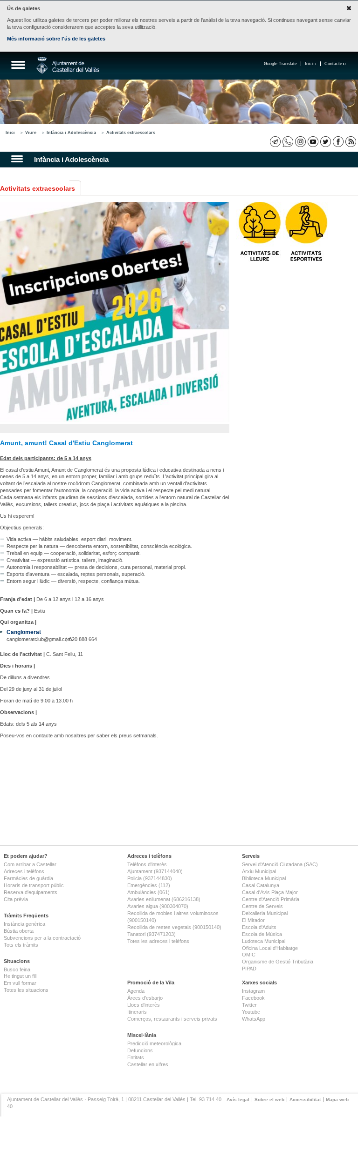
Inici (309, 63)
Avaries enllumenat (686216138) (163, 899)
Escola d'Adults (259, 927)
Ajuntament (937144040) (155, 871)
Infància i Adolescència (71, 132)
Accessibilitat (305, 1099)
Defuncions (140, 1050)
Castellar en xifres (147, 1064)
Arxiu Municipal (259, 871)
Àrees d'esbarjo (145, 998)
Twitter (249, 1005)
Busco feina (17, 969)
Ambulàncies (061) (148, 892)
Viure (30, 132)
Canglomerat (24, 632)
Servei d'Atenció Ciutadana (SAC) (280, 864)
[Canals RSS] (350, 141)
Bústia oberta (19, 931)
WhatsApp (253, 1019)
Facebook (253, 998)
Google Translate (280, 63)
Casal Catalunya (260, 885)
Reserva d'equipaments (30, 892)
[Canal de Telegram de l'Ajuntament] (275, 141)
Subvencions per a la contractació (42, 938)
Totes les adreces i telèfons (158, 941)
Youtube (251, 1012)
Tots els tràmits (21, 945)
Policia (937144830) (149, 878)
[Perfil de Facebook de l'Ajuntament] (338, 141)
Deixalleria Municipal (265, 913)
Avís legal (238, 1099)
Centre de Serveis (262, 906)
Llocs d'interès (143, 1005)
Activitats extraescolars (130, 132)
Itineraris (137, 1012)
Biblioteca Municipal (264, 878)
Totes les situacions (26, 990)
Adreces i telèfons (24, 871)
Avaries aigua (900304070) (157, 906)
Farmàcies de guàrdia (28, 878)
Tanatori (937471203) (151, 934)
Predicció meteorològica (154, 1043)
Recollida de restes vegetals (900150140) (174, 927)
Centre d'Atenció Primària (270, 899)
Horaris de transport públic (34, 885)
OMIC (248, 954)
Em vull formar (20, 983)
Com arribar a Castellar (30, 864)
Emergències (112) (148, 885)
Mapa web (337, 1099)
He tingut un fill (20, 976)
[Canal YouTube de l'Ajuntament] (313, 141)
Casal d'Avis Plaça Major (270, 892)
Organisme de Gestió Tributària (277, 961)
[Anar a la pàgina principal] (67, 65)
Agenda (136, 991)
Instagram (253, 991)
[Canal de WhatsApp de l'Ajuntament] (287, 141)
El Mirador (253, 920)
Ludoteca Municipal (263, 941)
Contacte (333, 63)
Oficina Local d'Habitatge (270, 948)
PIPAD (249, 968)
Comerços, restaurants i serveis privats (172, 1019)
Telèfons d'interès (147, 864)
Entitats (135, 1057)
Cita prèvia (16, 899)
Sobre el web (269, 1099)
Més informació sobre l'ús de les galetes (56, 38)
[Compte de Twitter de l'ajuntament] (325, 141)
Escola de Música (262, 934)
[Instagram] (300, 141)
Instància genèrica (24, 924)
